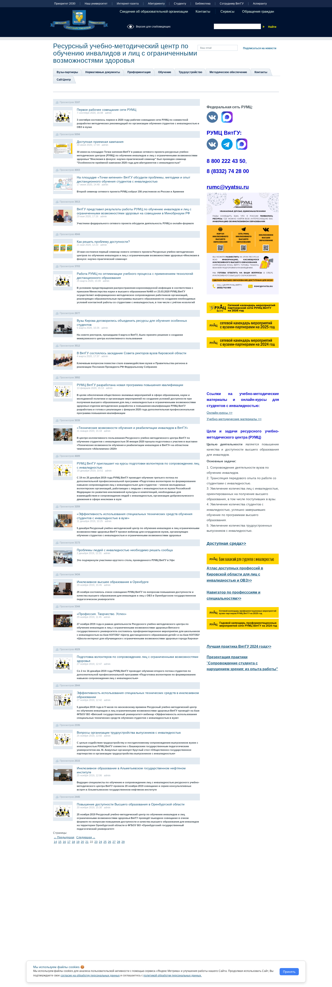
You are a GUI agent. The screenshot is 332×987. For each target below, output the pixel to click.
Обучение (164, 72)
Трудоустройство (190, 72)
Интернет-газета (128, 3)
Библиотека (202, 3)
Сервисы (227, 11)
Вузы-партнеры (67, 72)
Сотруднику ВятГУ (232, 3)
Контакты (203, 11)
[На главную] (79, 20)
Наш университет (96, 3)
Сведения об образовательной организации (154, 11)
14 (55, 842)
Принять (289, 971)
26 (109, 842)
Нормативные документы (102, 72)
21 (87, 842)
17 (68, 842)
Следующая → (85, 837)
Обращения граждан (258, 11)
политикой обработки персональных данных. (172, 975)
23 (96, 842)
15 (59, 842)
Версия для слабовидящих (153, 26)
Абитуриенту (156, 3)
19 (77, 842)
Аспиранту (260, 3)
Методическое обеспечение (228, 72)
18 (73, 842)
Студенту (180, 3)
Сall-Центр (64, 79)
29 (123, 842)
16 (64, 842)
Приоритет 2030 (64, 3)
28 (118, 842)
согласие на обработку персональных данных (90, 975)
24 (100, 842)
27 (114, 842)
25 (105, 842)
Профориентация (139, 72)
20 (82, 842)
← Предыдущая (64, 837)
